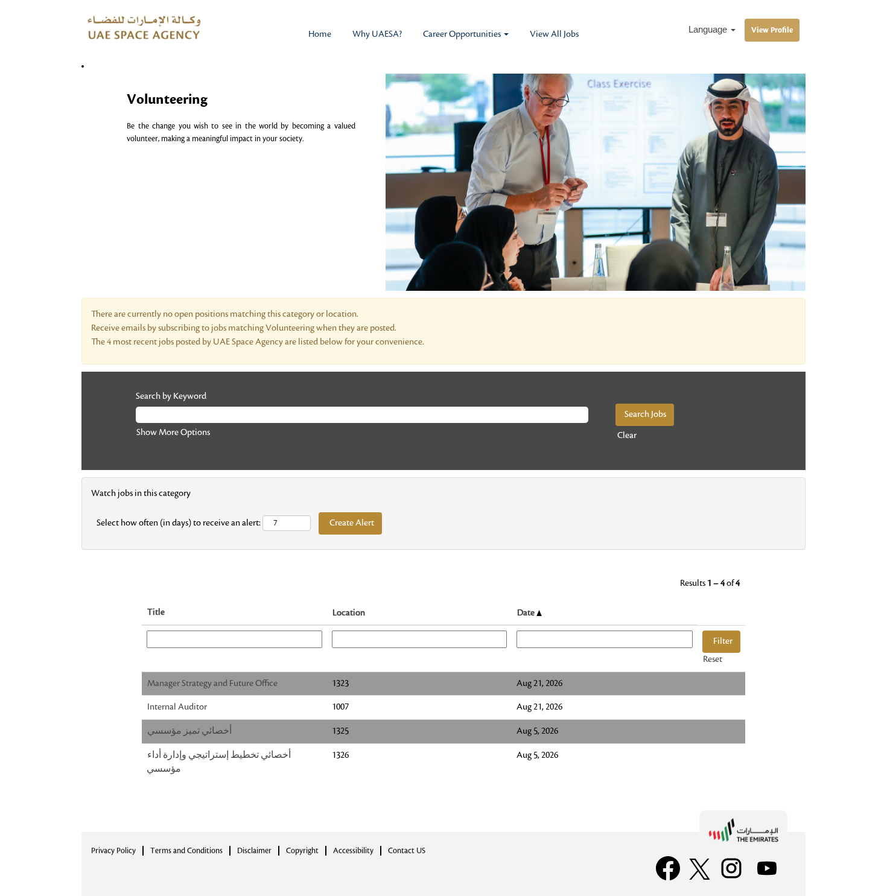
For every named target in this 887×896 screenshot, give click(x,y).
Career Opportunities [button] (463, 34)
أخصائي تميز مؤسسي (189, 731)
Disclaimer (254, 851)
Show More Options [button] (173, 432)
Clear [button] (627, 435)
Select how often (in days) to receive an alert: (179, 523)
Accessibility (353, 851)
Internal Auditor (177, 707)
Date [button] (526, 613)
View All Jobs (554, 34)
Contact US (406, 851)
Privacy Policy (113, 851)
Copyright (302, 851)
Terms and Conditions (186, 851)
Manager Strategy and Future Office (212, 683)
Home (319, 34)
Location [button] (348, 613)
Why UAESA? (377, 34)
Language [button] (709, 29)
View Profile (772, 30)
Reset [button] (712, 659)
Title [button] (156, 612)
